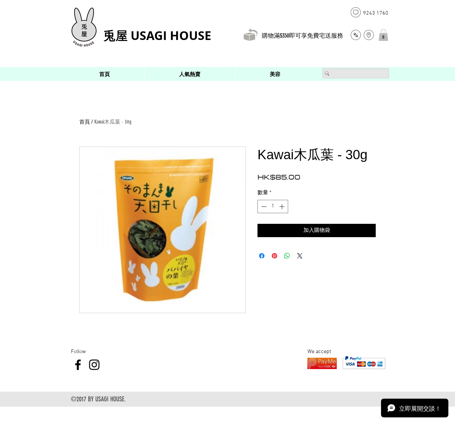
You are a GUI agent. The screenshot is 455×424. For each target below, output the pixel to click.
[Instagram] (94, 365)
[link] (383, 35)
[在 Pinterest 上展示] (274, 256)
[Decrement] (263, 206)
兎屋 (117, 35)
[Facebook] (78, 365)
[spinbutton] (273, 206)
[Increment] (282, 206)
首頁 (84, 122)
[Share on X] (300, 256)
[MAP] (369, 35)
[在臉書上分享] (262, 256)
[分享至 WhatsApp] (287, 256)
